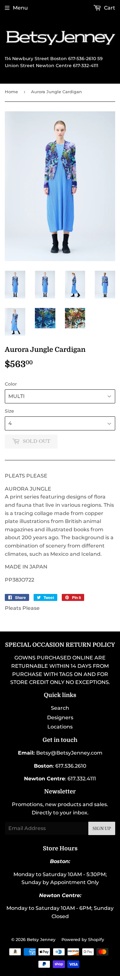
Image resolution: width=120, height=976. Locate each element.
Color (11, 384)
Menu (20, 8)
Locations (60, 727)
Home (11, 91)
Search (60, 708)
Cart (109, 8)
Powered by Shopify (82, 939)
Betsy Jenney (41, 939)
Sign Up (101, 828)
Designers (60, 718)
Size (9, 411)
